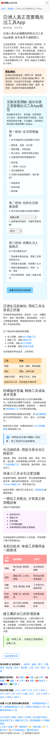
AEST (45, 693)
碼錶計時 (27, 339)
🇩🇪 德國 (10, 680)
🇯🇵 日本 (20, 680)
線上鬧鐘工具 (29, 336)
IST (19, 693)
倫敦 (34, 664)
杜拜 (16, 667)
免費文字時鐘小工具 (35, 706)
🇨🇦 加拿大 (40, 680)
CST (2, 693)
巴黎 (46, 664)
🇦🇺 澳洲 (3, 684)
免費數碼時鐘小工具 (14, 706)
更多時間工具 (6, 720)
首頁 (3, 8)
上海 (31, 667)
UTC (17, 690)
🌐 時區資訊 (33, 729)
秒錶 (20, 717)
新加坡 (9, 667)
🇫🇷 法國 (29, 680)
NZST (16, 697)
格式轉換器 (41, 414)
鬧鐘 (14, 717)
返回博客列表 (11, 656)
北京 (37, 667)
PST (36, 690)
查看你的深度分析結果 (20, 290)
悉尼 (43, 667)
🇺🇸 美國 (20, 677)
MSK (9, 697)
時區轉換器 (35, 720)
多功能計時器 (39, 717)
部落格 (10, 8)
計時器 (28, 717)
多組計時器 (28, 346)
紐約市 (27, 664)
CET (30, 690)
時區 (11, 690)
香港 (2, 667)
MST (43, 690)
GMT (24, 690)
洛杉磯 (24, 667)
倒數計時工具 (21, 720)
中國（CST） (29, 693)
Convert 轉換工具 (11, 484)
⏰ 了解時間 (21, 726)
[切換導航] (47, 3)
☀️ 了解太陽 (35, 726)
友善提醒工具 (12, 464)
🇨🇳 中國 (29, 677)
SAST (2, 697)
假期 (10, 726)
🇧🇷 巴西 (13, 684)
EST (8, 693)
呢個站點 (39, 489)
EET (13, 693)
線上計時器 (26, 343)
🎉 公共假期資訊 (17, 729)
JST (39, 693)
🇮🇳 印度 (39, 677)
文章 (4, 726)
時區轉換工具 (12, 408)
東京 (40, 664)
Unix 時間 (4, 717)
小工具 (8, 703)
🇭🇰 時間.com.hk (9, 2)
